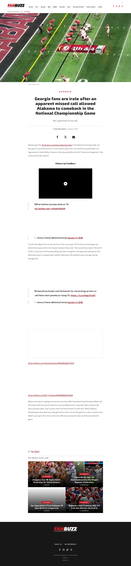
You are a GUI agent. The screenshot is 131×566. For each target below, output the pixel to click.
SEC (22, 11)
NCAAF (31, 7)
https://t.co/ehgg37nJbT (83, 295)
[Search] (122, 2)
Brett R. (47, 485)
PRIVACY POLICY (65, 560)
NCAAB (43, 7)
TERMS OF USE (65, 557)
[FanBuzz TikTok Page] (119, 6)
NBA (49, 7)
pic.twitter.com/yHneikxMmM (50, 208)
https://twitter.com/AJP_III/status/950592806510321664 (50, 395)
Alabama (27, 11)
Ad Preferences (70, 544)
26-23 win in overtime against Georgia (57, 145)
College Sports (78, 7)
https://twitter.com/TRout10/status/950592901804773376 (51, 363)
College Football (13, 11)
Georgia (65, 91)
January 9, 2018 (75, 237)
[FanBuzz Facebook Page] (113, 6)
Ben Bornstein (60, 129)
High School (91, 7)
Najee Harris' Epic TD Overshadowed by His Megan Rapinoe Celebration (84, 479)
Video (100, 7)
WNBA (55, 7)
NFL (37, 7)
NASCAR (62, 7)
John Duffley (85, 485)
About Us (58, 544)
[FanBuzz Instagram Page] (116, 6)
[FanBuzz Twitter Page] (122, 6)
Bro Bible (35, 451)
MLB (68, 7)
